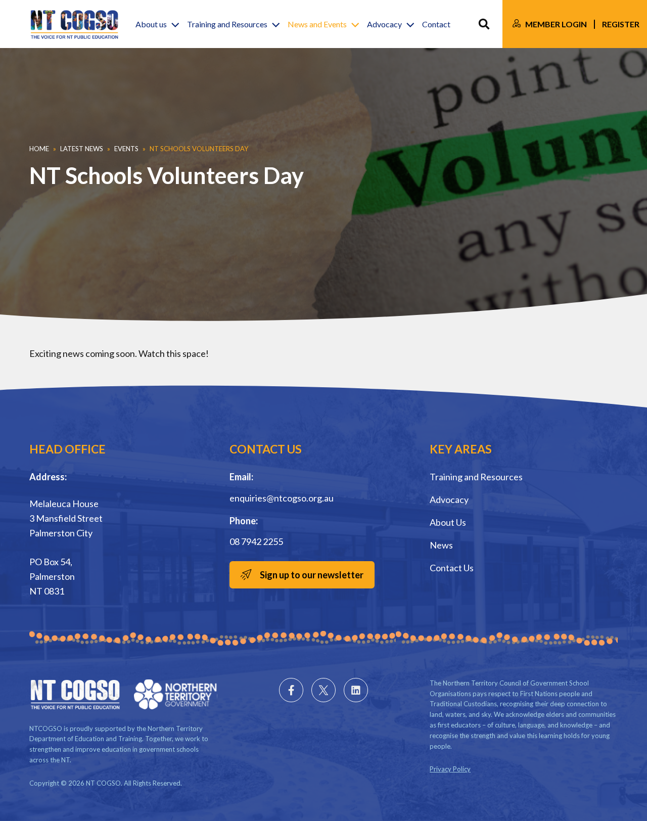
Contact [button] (436, 24)
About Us (448, 522)
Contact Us (452, 567)
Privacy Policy (450, 769)
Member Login (556, 24)
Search (484, 24)
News (441, 545)
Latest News (81, 149)
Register (620, 24)
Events (126, 149)
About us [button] (151, 24)
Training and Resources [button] (227, 24)
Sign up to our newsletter (311, 574)
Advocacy (449, 499)
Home (39, 149)
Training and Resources (476, 476)
